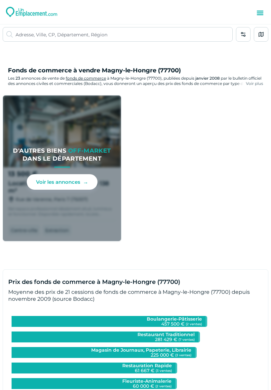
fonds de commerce (86, 78)
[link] (62, 168)
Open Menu (260, 13)
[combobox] (124, 34)
